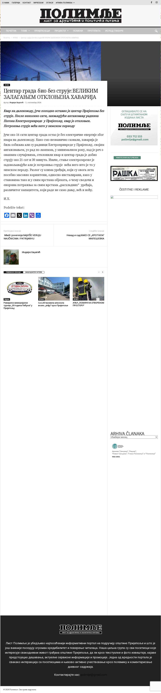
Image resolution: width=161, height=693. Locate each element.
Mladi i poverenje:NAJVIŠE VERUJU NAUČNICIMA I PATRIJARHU (22, 237)
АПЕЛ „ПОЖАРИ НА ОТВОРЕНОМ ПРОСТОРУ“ (88, 304)
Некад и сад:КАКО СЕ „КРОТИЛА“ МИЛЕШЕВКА (85, 237)
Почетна (6, 38)
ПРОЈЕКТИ (60, 30)
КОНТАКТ (27, 2)
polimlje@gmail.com (94, 675)
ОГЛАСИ (49, 2)
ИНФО (15, 38)
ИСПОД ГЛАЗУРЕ (114, 30)
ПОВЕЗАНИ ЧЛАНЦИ (13, 272)
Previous (114, 312)
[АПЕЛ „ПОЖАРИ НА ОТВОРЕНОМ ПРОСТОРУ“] (88, 289)
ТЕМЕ (24, 30)
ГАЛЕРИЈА (16, 2)
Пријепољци (42, 30)
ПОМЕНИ (78, 30)
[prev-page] (98, 272)
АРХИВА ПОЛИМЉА (64, 2)
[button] (156, 30)
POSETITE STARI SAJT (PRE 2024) (127, 157)
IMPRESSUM (38, 2)
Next (153, 312)
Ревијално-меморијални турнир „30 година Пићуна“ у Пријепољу (18, 305)
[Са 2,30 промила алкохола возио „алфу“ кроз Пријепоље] (54, 289)
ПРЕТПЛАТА (94, 30)
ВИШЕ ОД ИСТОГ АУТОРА (33, 272)
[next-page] (102, 272)
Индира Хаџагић (16, 102)
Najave (6, 299)
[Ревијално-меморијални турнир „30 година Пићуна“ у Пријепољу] (19, 289)
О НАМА (5, 2)
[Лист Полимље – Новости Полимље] (80, 16)
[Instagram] (156, 2)
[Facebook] (151, 2)
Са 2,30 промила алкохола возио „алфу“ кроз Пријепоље (53, 304)
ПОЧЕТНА (11, 30)
